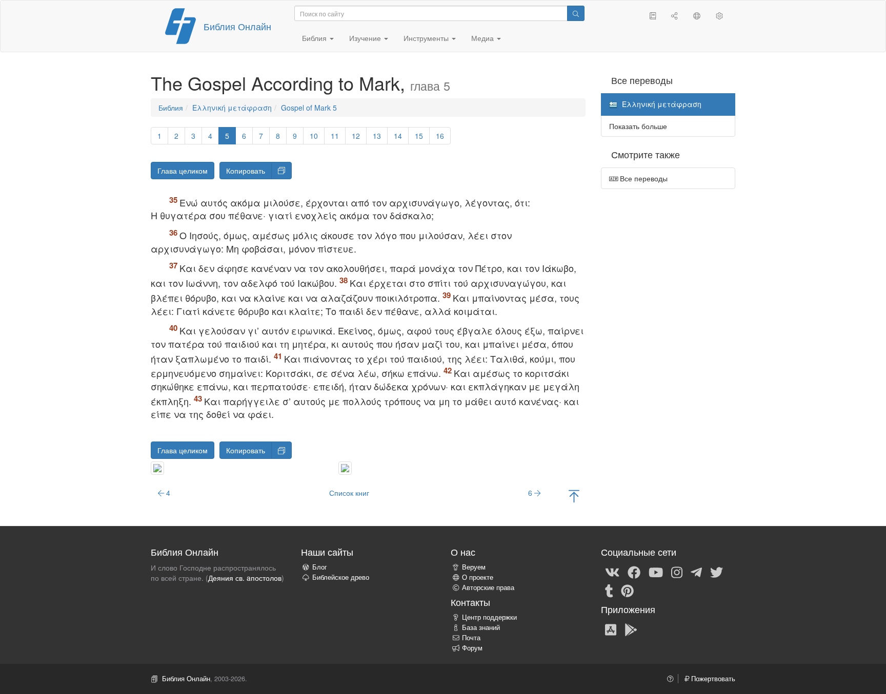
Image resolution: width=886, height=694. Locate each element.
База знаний (481, 627)
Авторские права (488, 587)
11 (335, 136)
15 (419, 136)
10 (314, 136)
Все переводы (643, 178)
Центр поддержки (489, 617)
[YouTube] (656, 571)
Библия (170, 107)
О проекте (477, 577)
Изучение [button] (366, 38)
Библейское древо (340, 577)
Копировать (245, 170)
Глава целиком (182, 170)
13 (377, 136)
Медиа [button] (483, 38)
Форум (472, 648)
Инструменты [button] (427, 38)
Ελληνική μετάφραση (232, 107)
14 (398, 136)
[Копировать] (281, 170)
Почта (471, 637)
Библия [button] (315, 38)
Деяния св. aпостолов (244, 578)
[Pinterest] (627, 590)
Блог (319, 567)
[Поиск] (576, 13)
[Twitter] (716, 571)
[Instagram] (676, 571)
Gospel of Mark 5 (309, 107)
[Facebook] (634, 571)
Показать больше (638, 126)
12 (356, 136)
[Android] (631, 629)
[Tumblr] (609, 590)
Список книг (349, 493)
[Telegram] (696, 571)
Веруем (474, 567)
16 (440, 136)
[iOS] (610, 629)
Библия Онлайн (237, 26)
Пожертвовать (712, 678)
